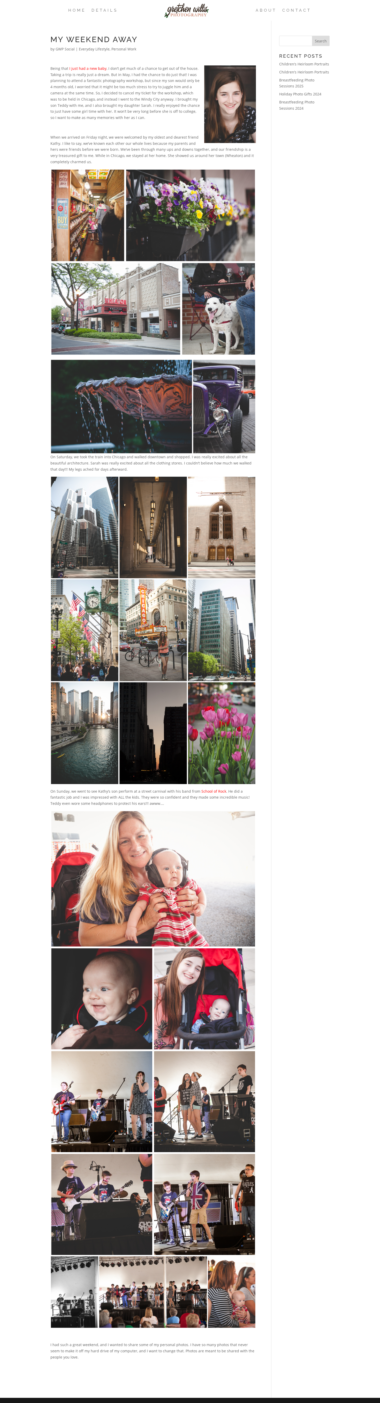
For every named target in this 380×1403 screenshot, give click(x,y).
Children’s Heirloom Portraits (304, 64)
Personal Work (123, 49)
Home (77, 11)
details (105, 11)
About (266, 11)
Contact (296, 11)
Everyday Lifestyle (94, 49)
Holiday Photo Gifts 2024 (300, 94)
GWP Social (65, 49)
